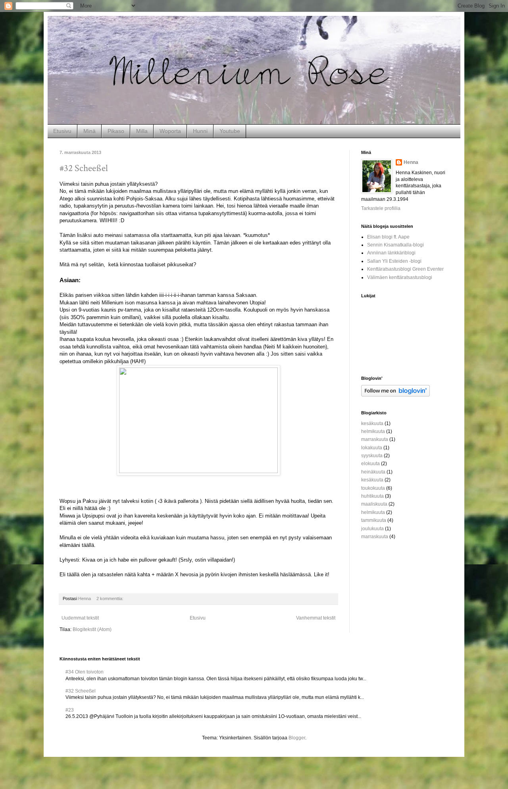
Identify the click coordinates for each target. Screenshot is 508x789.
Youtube (229, 131)
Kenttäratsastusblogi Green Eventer (405, 269)
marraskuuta (374, 439)
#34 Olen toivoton (84, 672)
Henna (411, 162)
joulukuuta (372, 528)
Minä (89, 131)
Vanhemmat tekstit (315, 618)
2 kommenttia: (110, 598)
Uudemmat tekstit (80, 618)
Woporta (170, 131)
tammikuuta (373, 520)
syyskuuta (372, 455)
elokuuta (370, 463)
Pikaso (116, 131)
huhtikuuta (372, 496)
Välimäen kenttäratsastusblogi (399, 277)
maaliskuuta (374, 504)
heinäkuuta (373, 472)
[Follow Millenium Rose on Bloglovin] (395, 395)
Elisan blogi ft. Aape (388, 237)
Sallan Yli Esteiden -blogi (394, 261)
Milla (142, 131)
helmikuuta (373, 431)
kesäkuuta (372, 423)
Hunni (200, 131)
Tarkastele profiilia (380, 208)
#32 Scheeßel (84, 168)
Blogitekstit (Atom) (92, 629)
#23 (69, 710)
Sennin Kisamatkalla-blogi (395, 245)
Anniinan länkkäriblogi (391, 253)
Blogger (297, 738)
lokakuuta (371, 447)
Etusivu (62, 131)
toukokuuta (373, 488)
